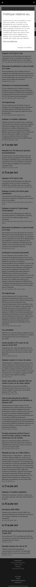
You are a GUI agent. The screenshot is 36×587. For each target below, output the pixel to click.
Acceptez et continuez (24, 47)
